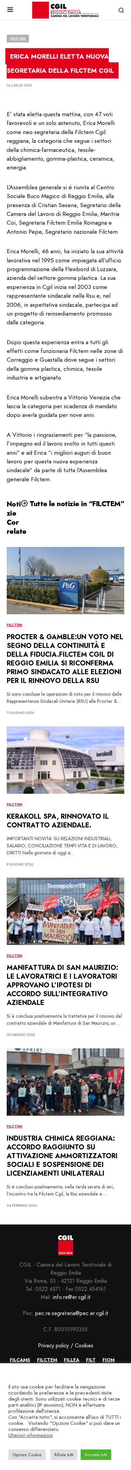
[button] (10, 10)
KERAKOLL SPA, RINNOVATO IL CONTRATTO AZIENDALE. (58, 821)
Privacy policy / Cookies (65, 1345)
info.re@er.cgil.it (72, 1297)
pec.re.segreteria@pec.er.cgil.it (71, 1313)
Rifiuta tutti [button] (64, 1454)
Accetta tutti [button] (96, 1454)
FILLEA (71, 1360)
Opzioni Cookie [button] (27, 1454)
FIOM (108, 1360)
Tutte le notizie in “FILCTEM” (76, 504)
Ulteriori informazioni (30, 1435)
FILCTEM (18, 38)
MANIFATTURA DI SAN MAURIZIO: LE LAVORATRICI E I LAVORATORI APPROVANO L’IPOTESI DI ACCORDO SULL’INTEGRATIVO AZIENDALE (62, 985)
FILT (91, 1360)
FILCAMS (20, 1360)
